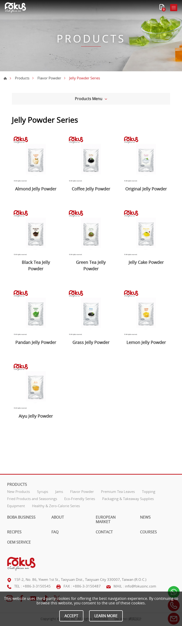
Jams (59, 491)
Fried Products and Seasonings (32, 498)
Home (5, 78)
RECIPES (14, 532)
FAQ (55, 532)
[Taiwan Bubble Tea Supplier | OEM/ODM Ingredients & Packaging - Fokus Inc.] (15, 7)
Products (22, 78)
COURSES (148, 532)
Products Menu (88, 98)
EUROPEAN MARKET (106, 519)
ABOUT (57, 517)
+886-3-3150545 (37, 586)
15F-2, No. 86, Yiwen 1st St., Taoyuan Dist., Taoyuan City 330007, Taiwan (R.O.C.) (80, 579)
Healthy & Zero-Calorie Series (56, 506)
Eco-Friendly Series (79, 498)
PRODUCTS (17, 484)
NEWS (145, 517)
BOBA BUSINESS (21, 517)
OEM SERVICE (19, 542)
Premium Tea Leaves (118, 491)
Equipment (16, 506)
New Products (18, 491)
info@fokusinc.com (140, 586)
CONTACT (104, 532)
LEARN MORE (106, 615)
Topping (148, 491)
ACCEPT (71, 615)
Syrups (42, 491)
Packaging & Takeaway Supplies (128, 498)
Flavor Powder (49, 78)
